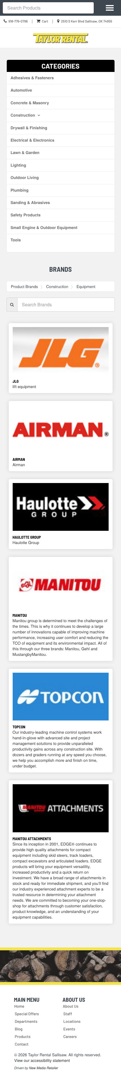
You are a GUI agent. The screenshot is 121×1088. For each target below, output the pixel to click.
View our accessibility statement (42, 1060)
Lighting (18, 165)
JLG (16, 381)
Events (69, 1028)
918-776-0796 (18, 21)
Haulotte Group (27, 537)
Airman (19, 459)
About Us (71, 1006)
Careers (70, 1036)
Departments (26, 1021)
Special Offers (27, 1013)
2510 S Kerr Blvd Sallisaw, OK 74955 (86, 21)
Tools (16, 240)
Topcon (19, 726)
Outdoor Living (25, 177)
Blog (19, 1028)
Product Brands (24, 286)
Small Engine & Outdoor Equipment (44, 227)
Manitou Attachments (32, 838)
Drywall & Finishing (29, 128)
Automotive (21, 90)
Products (23, 1036)
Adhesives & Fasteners (32, 78)
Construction (23, 115)
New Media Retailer (43, 1068)
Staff (67, 1013)
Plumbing (20, 190)
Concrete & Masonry (30, 103)
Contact (22, 1044)
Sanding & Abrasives (30, 202)
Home (19, 1006)
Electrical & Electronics (33, 140)
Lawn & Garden (25, 152)
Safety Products (26, 215)
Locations (71, 1021)
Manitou (20, 615)
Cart (45, 21)
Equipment (86, 286)
